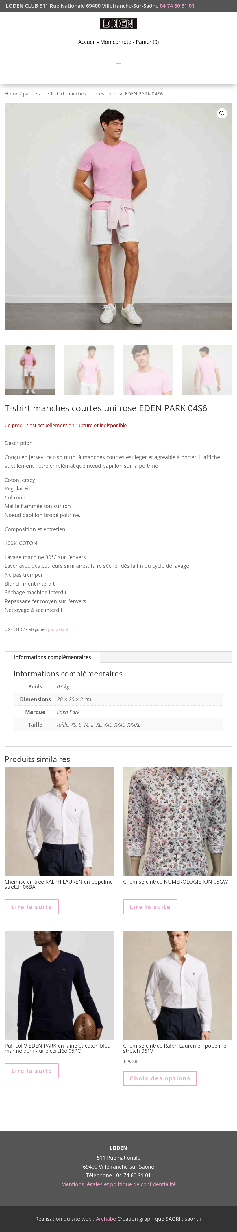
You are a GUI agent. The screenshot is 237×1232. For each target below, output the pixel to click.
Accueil (87, 41)
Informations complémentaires (52, 657)
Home (12, 93)
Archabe (106, 1218)
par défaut (34, 93)
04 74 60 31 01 (177, 5)
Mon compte (115, 41)
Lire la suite (31, 907)
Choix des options (160, 1078)
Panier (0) (147, 41)
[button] (222, 113)
